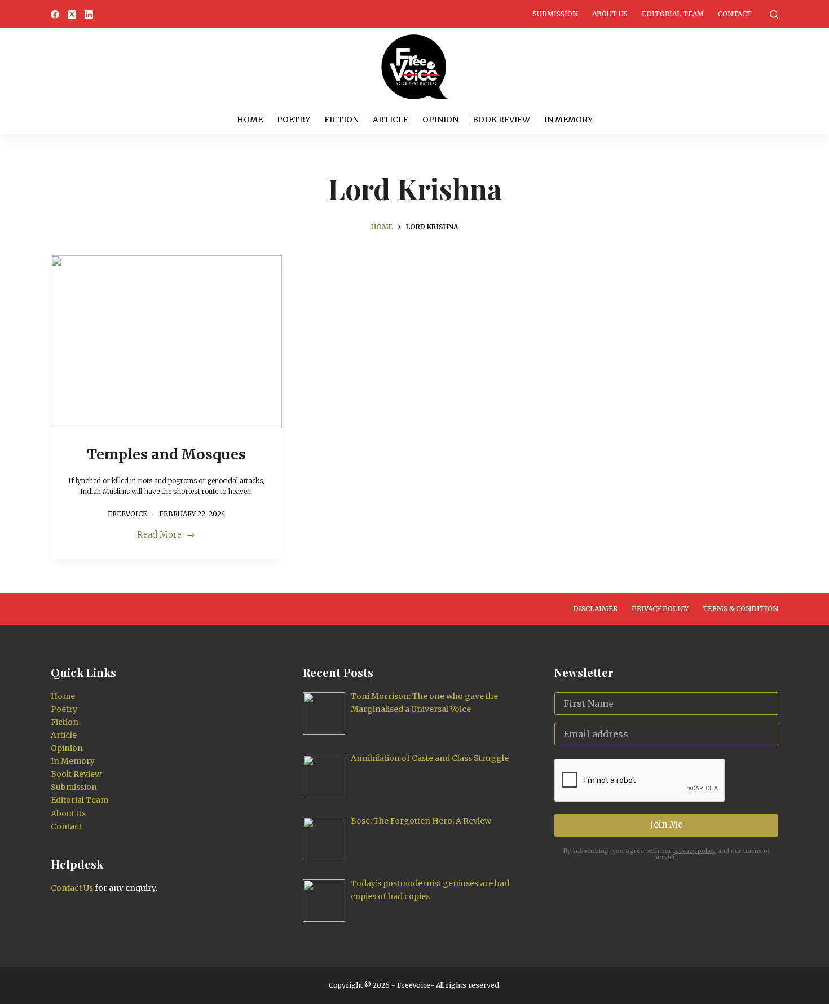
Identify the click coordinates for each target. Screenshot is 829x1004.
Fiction (341, 119)
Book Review (501, 119)
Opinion (440, 119)
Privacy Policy (660, 608)
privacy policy (694, 851)
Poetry (293, 119)
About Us (610, 14)
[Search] (774, 14)
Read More (159, 535)
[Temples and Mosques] (166, 342)
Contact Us (72, 888)
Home (250, 119)
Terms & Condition (740, 608)
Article (390, 119)
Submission (555, 14)
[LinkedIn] (89, 14)
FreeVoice (412, 985)
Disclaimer (595, 608)
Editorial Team (673, 14)
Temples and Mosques (166, 454)
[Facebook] (55, 14)
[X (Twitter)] (72, 14)
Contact (735, 14)
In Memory (568, 119)
